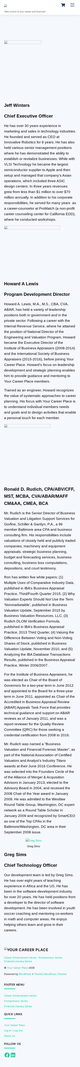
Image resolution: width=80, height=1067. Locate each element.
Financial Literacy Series (18, 961)
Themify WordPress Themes (50, 974)
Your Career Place (17, 967)
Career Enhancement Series (20, 957)
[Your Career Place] (30, 6)
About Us (9, 1035)
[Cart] (63, 5)
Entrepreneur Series (50, 957)
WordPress (25, 974)
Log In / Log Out (13, 1030)
